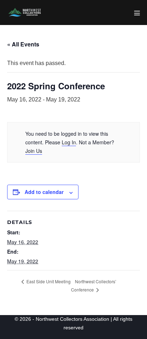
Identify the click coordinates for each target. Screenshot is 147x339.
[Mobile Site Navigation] (137, 13)
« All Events (23, 44)
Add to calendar (44, 191)
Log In (69, 142)
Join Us (33, 150)
